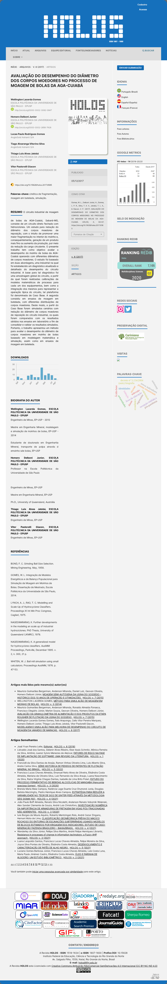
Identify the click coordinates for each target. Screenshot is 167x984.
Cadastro (142, 4)
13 (45, 864)
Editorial (48, 746)
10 (36, 864)
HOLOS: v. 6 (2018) (64, 746)
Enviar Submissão (130, 67)
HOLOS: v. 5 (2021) (80, 847)
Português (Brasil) (129, 92)
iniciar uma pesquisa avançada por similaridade (57, 871)
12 (42, 864)
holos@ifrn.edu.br (87, 962)
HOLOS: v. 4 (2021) (47, 798)
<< (12, 864)
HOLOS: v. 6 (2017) (69, 730)
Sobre (17, 57)
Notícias (111, 50)
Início (14, 50)
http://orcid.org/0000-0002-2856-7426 (33, 127)
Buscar (149, 50)
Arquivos (40, 50)
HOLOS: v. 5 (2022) (52, 769)
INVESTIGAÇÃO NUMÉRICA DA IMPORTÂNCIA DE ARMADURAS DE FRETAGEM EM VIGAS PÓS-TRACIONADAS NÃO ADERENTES (62, 808)
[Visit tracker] (118, 360)
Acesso (143, 9)
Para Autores (123, 134)
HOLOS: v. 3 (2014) (51, 704)
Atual (26, 50)
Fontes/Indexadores (88, 50)
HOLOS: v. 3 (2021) (40, 837)
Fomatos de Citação (84, 234)
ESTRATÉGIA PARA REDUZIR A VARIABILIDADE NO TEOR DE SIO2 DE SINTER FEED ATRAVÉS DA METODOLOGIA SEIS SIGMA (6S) (60, 795)
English (124, 97)
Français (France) (129, 108)
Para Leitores (123, 129)
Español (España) (129, 102)
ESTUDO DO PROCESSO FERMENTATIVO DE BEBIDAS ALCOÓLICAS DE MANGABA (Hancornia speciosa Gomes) (60, 782)
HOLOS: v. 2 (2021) (73, 857)
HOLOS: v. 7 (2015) (93, 697)
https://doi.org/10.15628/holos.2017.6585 (33, 185)
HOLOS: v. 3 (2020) (48, 785)
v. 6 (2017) (38, 67)
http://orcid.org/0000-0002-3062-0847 (33, 110)
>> (51, 864)
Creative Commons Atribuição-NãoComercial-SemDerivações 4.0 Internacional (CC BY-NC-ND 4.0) (104, 965)
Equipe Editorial (61, 50)
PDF (75, 161)
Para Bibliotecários (125, 138)
